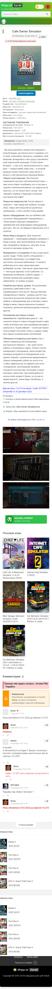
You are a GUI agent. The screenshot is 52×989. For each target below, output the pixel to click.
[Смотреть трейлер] (26, 440)
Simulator (21, 101)
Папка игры (30, 101)
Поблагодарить (26, 93)
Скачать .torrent (26, 88)
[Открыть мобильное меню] (48, 6)
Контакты (18, 957)
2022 (19, 98)
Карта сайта (32, 957)
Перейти (10, 686)
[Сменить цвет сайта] (39, 7)
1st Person (13, 101)
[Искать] (47, 14)
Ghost (13, 710)
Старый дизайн (26, 825)
